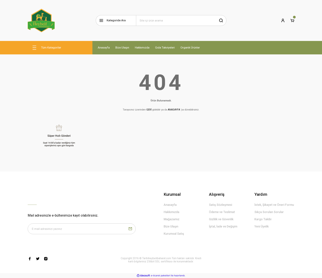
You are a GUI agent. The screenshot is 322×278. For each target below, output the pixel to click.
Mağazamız (171, 219)
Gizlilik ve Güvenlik (221, 219)
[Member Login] (283, 20)
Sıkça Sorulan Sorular (269, 212)
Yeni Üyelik (261, 226)
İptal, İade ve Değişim (223, 226)
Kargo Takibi (262, 219)
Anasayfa (170, 204)
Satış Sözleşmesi (220, 204)
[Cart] (292, 20)
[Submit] (130, 228)
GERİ (149, 109)
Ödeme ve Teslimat (222, 212)
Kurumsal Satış (174, 233)
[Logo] (41, 20)
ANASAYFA (174, 109)
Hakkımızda (171, 212)
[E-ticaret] (160, 275)
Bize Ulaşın (171, 226)
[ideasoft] (143, 275)
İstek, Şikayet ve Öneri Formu (274, 204)
